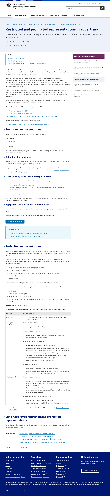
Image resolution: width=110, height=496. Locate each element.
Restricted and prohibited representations (87, 79)
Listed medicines (56, 439)
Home (9, 15)
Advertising (52, 24)
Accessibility (10, 460)
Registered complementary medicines (53, 442)
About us (101, 4)
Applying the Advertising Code (70, 24)
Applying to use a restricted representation (25, 233)
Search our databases (38, 460)
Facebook (61, 466)
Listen (10, 45)
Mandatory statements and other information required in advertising (86, 74)
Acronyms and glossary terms (15, 477)
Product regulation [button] (20, 15)
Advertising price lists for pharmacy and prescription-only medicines (85, 61)
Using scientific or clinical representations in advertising (86, 95)
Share (25, 45)
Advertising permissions (15, 427)
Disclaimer (9, 468)
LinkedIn (61, 477)
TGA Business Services (38, 466)
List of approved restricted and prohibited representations (27, 64)
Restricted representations (16, 58)
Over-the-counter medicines (29, 442)
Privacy (8, 463)
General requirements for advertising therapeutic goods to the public (88, 67)
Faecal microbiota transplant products (41, 433)
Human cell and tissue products (30, 436)
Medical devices (48, 436)
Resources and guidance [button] (58, 15)
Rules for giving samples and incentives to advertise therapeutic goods (86, 84)
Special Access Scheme (38, 468)
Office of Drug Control (38, 474)
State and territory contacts (40, 477)
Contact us (94, 4)
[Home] (21, 5)
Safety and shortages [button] (38, 15)
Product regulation (18, 24)
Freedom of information (13, 474)
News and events (84, 4)
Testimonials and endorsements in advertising (87, 90)
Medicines (45, 439)
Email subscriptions (62, 460)
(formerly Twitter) (64, 468)
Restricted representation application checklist (26, 236)
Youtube (61, 471)
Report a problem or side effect (41, 463)
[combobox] (85, 8)
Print (17, 45)
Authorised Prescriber (38, 471)
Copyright (9, 471)
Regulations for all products (37, 24)
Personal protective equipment (30, 439)
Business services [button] (78, 15)
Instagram (61, 474)
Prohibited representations (16, 61)
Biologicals (23, 433)
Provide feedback (90, 471)
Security (8, 466)
